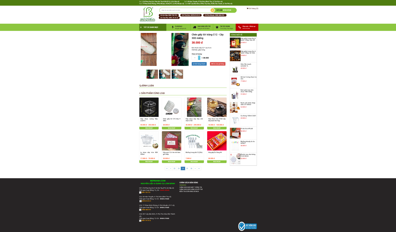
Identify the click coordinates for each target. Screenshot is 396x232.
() (253, 8)
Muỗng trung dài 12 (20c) (194, 152)
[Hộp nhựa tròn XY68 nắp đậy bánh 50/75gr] (216, 107)
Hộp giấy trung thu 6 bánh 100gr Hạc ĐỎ (248, 39)
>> (199, 168)
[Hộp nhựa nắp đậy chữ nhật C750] (194, 107)
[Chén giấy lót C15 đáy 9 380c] (171, 107)
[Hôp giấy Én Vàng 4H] (216, 140)
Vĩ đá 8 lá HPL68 (247, 129)
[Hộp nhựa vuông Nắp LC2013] (149, 107)
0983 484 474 (219, 15)
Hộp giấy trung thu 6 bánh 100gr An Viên (248, 52)
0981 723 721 (172, 15)
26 (191, 168)
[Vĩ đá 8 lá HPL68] (235, 133)
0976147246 (223, 10)
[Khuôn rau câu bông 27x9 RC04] (235, 159)
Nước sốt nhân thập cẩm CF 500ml (248, 104)
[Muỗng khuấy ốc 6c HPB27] (235, 146)
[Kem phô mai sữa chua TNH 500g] (235, 94)
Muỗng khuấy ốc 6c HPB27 (248, 142)
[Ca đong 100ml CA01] (235, 120)
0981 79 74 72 (173, 18)
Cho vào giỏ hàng (218, 64)
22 (174, 168)
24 (183, 168)
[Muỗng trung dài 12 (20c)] (194, 140)
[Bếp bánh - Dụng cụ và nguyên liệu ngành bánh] (147, 14)
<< (167, 168)
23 (179, 168)
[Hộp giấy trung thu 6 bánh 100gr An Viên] (235, 56)
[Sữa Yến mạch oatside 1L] (235, 68)
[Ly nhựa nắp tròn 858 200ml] (149, 140)
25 (187, 168)
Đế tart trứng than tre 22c (249, 78)
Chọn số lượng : (197, 54)
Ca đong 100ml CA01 (248, 116)
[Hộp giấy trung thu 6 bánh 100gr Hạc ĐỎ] (235, 43)
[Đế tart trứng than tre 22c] (235, 81)
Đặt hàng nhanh (199, 64)
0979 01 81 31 (195, 15)
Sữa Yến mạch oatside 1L (246, 65)
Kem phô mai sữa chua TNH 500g (247, 91)
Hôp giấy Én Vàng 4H (215, 152)
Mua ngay (149, 128)
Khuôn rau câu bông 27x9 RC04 (248, 155)
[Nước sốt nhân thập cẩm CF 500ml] (235, 107)
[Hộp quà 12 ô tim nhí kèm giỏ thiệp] (171, 140)
